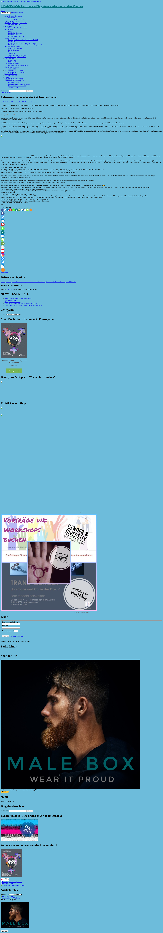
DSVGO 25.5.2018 (18, 19)
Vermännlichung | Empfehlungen (18, 55)
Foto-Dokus (8, 26)
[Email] (19, 209)
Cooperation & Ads (14, 24)
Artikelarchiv (12, 69)
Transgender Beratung (11, 74)
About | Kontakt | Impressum (13, 16)
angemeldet (10, 289)
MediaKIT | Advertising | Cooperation (16, 23)
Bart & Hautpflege (13, 50)
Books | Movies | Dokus (12, 21)
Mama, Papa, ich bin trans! (12, 302)
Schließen (4, 931)
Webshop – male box (11, 75)
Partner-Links (12, 60)
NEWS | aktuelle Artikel (12, 67)
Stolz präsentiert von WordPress (10, 898)
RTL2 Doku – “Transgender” (17, 72)
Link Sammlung (9, 58)
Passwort (5, 626)
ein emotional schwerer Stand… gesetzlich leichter (56, 282)
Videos (7, 77)
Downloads (11, 41)
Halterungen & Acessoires (16, 36)
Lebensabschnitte (6, 92)
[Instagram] (3, 255)
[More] (31, 209)
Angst (2, 272)
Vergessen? (13, 636)
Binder (10, 31)
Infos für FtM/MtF (10, 38)
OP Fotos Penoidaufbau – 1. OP (17, 28)
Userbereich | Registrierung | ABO (15, 80)
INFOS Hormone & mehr (12, 46)
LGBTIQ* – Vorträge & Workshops (15, 57)
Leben (6, 272)
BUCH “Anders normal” (12, 63)
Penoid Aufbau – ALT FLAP (17, 86)
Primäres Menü (6, 12)
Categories (4, 314)
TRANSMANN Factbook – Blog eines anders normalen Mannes (42, 6)
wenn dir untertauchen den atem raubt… (18, 282)
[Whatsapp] (13, 209)
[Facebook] (2, 209)
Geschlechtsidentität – (11, 300)
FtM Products (9, 29)
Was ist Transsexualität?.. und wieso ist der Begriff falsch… (26, 45)
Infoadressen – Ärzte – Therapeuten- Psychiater (22, 43)
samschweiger (17, 102)
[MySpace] (24, 209)
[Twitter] (5, 209)
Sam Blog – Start (13, 87)
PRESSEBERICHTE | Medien (14, 70)
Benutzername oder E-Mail (10, 622)
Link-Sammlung (13, 62)
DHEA (10, 52)
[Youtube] (3, 251)
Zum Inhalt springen (17, 12)
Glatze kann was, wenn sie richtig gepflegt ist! (18, 298)
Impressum (11, 18)
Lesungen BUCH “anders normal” (18, 65)
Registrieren (20, 636)
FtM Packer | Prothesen (15, 33)
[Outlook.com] (22, 209)
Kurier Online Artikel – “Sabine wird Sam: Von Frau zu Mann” (23, 305)
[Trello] (3, 266)
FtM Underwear (13, 35)
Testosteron (11, 53)
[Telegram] (3, 262)
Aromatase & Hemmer (15, 48)
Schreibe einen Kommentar (30, 102)
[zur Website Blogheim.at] (7, 883)
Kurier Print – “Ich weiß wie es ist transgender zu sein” (21, 303)
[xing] (16, 209)
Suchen (3, 11)
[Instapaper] (3, 247)
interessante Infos (13, 82)
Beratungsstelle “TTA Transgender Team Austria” (23, 40)
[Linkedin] (7, 209)
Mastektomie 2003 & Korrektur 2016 (19, 84)
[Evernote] (27, 209)
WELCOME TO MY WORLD (14, 79)
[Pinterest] (10, 209)
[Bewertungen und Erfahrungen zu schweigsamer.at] (11, 882)
